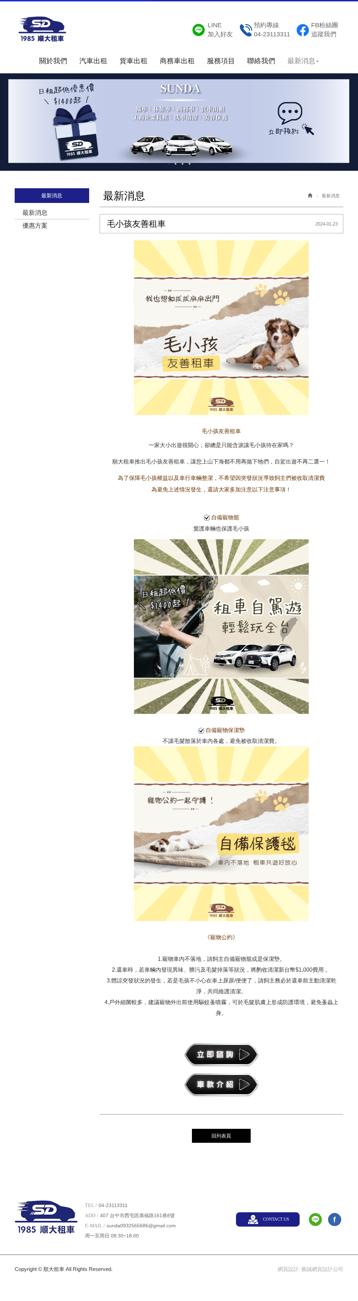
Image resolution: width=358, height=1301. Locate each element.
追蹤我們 (324, 30)
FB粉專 (335, 1220)
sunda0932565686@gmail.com (141, 1225)
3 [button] (182, 163)
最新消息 (35, 212)
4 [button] (189, 163)
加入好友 (220, 30)
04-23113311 (272, 30)
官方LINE (315, 1220)
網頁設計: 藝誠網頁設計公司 (310, 1269)
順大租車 (42, 31)
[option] (179, 121)
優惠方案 (35, 225)
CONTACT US (276, 1219)
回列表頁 (221, 1136)
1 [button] (168, 163)
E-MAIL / (95, 1225)
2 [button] (175, 163)
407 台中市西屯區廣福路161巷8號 (137, 1215)
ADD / (91, 1215)
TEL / (91, 1205)
